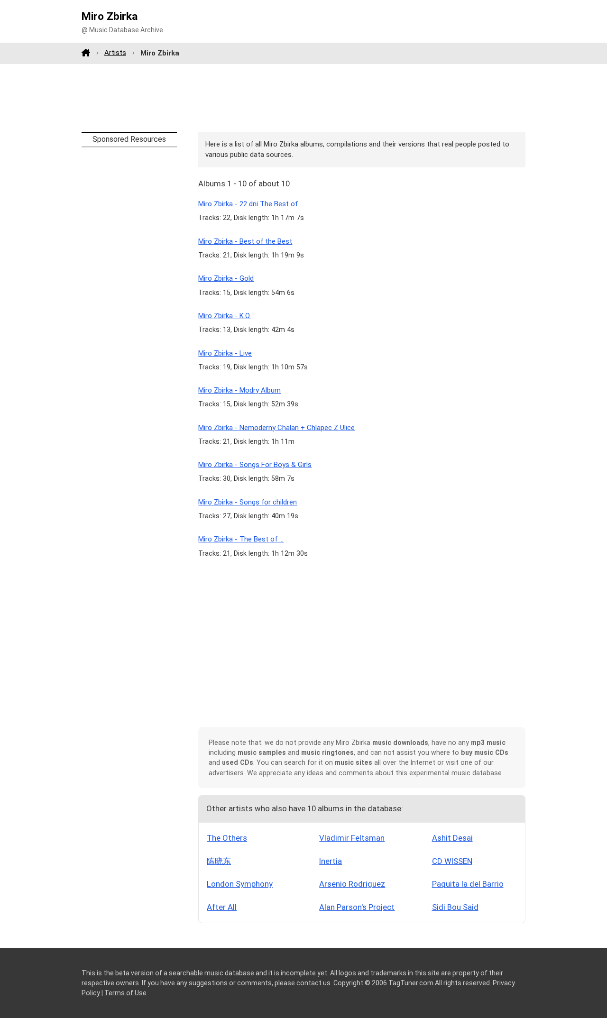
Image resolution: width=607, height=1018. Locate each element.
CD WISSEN (452, 861)
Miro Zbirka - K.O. (224, 316)
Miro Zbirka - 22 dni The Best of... (250, 204)
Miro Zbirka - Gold (226, 278)
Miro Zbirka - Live (225, 353)
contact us (313, 983)
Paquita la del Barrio (468, 884)
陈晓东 (219, 861)
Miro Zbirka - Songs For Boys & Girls (255, 464)
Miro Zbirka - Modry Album (239, 390)
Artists (115, 52)
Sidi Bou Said (455, 907)
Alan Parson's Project (357, 907)
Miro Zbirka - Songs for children (247, 502)
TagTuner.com (410, 983)
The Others (227, 838)
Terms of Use (125, 993)
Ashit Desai (452, 838)
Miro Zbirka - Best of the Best (245, 241)
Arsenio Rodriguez (352, 884)
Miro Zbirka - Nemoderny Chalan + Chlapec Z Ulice (276, 427)
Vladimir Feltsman (352, 838)
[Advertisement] (303, 97)
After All (222, 907)
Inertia (330, 861)
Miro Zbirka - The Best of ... (241, 539)
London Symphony (240, 884)
